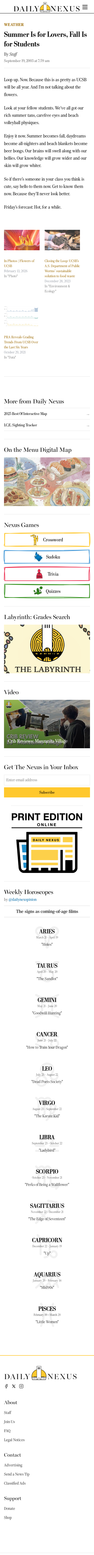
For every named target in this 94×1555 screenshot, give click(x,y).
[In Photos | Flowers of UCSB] (22, 240)
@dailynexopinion (23, 899)
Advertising (13, 1465)
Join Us (9, 1422)
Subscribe (47, 792)
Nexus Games (21, 524)
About (10, 1402)
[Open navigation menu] (85, 7)
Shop (8, 1517)
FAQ (7, 1431)
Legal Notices (14, 1440)
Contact (12, 1454)
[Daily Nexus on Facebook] (6, 1386)
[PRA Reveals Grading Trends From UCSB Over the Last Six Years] (22, 316)
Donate (9, 1508)
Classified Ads (15, 1483)
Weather (14, 24)
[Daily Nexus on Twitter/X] (14, 1386)
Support (12, 1498)
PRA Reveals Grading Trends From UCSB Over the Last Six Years (21, 342)
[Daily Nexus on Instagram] (21, 1386)
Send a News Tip (17, 1474)
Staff (13, 54)
